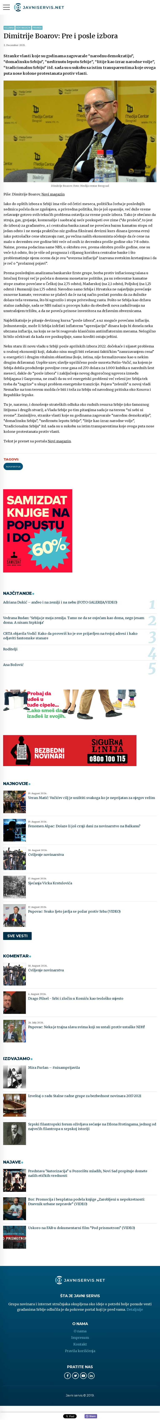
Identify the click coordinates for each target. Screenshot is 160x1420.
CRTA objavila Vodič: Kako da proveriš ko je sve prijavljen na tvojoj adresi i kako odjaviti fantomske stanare (70, 635)
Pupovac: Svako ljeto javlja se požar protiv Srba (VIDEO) (74, 911)
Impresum (80, 1337)
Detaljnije (135, 1309)
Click (91, 1416)
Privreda (37, 28)
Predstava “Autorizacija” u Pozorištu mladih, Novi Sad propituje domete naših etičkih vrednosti (87, 1173)
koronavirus (13, 466)
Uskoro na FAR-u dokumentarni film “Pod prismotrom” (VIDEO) (81, 1228)
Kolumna (9, 28)
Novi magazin (23, 28)
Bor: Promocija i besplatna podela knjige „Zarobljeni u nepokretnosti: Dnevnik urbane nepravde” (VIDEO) (86, 1201)
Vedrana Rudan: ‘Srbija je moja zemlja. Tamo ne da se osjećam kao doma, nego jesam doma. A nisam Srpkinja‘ (73, 620)
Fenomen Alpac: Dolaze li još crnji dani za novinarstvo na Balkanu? (84, 826)
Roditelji (10, 649)
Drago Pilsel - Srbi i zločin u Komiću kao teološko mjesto (75, 998)
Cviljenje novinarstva (46, 854)
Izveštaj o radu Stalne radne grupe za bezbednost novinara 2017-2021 (84, 1096)
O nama (80, 1331)
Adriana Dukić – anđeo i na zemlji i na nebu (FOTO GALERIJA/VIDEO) (60, 602)
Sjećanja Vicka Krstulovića (50, 883)
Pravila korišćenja (80, 1351)
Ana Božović (13, 665)
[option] (80, 131)
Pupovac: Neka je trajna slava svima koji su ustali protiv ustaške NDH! (86, 1027)
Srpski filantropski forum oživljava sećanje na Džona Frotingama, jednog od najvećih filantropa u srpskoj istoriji (92, 1126)
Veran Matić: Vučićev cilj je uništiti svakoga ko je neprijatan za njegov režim (91, 798)
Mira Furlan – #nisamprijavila (54, 1067)
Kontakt (80, 1344)
